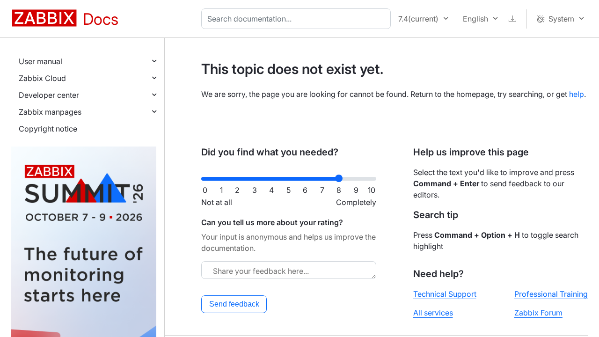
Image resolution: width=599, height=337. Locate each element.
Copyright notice (48, 128)
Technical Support (444, 294)
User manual (40, 61)
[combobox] (297, 19)
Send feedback (234, 304)
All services (433, 312)
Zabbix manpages (50, 112)
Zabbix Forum (538, 312)
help (576, 94)
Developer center (49, 95)
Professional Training (551, 294)
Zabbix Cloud (42, 78)
